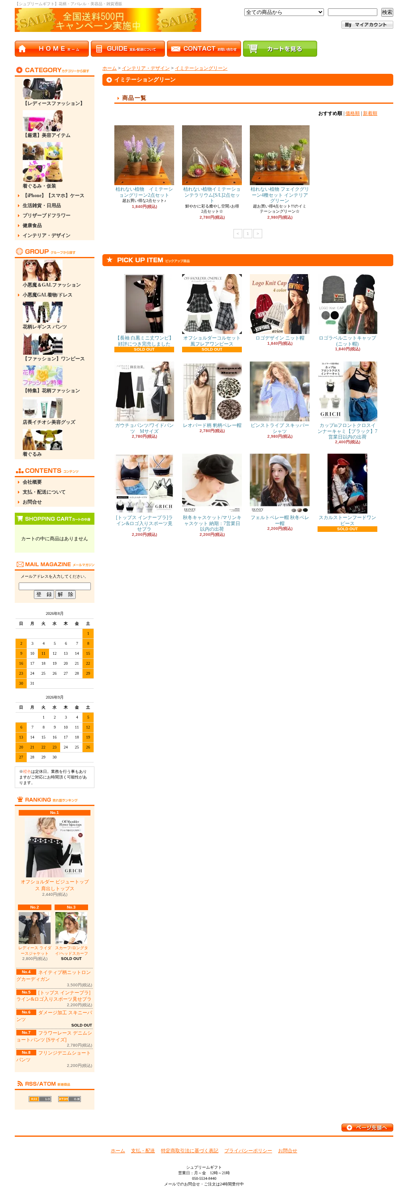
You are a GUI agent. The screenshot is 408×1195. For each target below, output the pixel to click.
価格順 (352, 113)
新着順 (370, 113)
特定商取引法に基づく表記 (189, 1151)
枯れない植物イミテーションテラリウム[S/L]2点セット (212, 194)
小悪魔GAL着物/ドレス (48, 295)
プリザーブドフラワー (47, 215)
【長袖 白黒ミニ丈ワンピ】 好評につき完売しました (144, 340)
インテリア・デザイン (47, 235)
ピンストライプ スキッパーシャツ (280, 428)
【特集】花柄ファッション (51, 390)
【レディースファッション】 (54, 103)
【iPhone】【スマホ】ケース (53, 195)
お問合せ (32, 502)
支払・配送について (44, 492)
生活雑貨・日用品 (42, 205)
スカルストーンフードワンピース (347, 520)
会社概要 (32, 482)
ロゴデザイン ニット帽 (279, 338)
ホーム (109, 68)
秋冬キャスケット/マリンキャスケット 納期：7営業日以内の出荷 (212, 523)
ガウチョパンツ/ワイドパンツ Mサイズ (144, 428)
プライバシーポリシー (248, 1151)
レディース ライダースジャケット (34, 951)
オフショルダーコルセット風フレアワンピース (212, 340)
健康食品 (32, 225)
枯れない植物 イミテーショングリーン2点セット (144, 192)
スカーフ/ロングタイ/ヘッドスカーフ (71, 951)
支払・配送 (143, 1151)
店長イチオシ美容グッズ (49, 422)
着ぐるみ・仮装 (39, 186)
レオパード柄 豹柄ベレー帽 (212, 425)
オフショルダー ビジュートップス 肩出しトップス (55, 885)
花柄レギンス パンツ (45, 327)
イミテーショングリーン (201, 68)
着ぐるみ (32, 454)
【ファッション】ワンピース (54, 358)
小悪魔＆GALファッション (52, 285)
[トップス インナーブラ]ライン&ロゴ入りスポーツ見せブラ (144, 523)
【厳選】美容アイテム (47, 135)
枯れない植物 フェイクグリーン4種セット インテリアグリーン (280, 194)
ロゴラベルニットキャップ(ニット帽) (347, 340)
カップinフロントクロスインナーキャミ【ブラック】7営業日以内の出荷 (347, 431)
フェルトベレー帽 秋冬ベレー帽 (280, 520)
